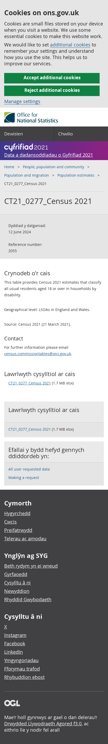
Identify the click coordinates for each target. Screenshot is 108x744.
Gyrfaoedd (15, 574)
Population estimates (75, 175)
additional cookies (70, 44)
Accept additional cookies (52, 78)
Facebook (14, 643)
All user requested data (29, 469)
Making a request (23, 477)
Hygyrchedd (17, 513)
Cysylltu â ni (17, 582)
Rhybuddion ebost (24, 677)
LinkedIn (13, 652)
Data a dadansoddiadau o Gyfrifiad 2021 (48, 155)
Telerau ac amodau (25, 538)
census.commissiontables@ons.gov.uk (37, 353)
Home (9, 166)
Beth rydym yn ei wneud (31, 566)
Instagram (15, 635)
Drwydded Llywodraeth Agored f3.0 (43, 723)
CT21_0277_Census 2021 (29, 383)
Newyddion (16, 591)
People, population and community (53, 166)
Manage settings (22, 101)
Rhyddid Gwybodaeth (27, 599)
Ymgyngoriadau (21, 660)
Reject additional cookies (52, 90)
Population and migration (26, 175)
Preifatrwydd (18, 530)
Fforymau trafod (22, 669)
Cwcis (10, 522)
